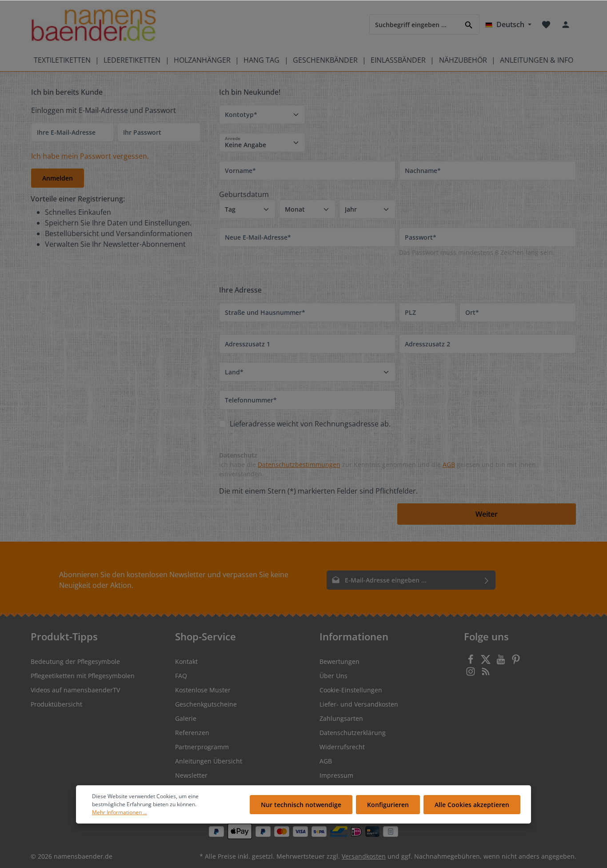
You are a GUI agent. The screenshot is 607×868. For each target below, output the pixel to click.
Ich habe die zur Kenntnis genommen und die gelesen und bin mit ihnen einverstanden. (377, 469)
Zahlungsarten (341, 718)
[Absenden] (486, 580)
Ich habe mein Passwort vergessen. (90, 156)
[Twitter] (486, 662)
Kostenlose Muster (203, 690)
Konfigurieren (388, 804)
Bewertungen (339, 661)
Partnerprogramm (202, 747)
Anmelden (57, 178)
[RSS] (486, 674)
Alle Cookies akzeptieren (472, 804)
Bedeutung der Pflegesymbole (75, 661)
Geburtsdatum (244, 194)
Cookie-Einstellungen (350, 690)
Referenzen (192, 732)
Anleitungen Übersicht (208, 761)
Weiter (486, 514)
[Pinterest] (516, 662)
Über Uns (333, 675)
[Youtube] (501, 662)
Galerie (185, 718)
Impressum (336, 775)
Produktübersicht (56, 704)
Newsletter (191, 775)
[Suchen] (469, 24)
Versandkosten (364, 856)
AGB (449, 464)
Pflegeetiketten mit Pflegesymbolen (83, 675)
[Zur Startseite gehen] (93, 25)
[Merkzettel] (546, 24)
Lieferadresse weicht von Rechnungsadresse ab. (310, 424)
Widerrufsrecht (342, 747)
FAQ (181, 675)
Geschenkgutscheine (206, 704)
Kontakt (186, 661)
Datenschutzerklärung (352, 732)
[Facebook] (471, 662)
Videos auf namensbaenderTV (75, 690)
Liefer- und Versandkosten (358, 704)
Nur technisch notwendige (301, 804)
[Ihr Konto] (566, 24)
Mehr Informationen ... (119, 812)
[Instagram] (471, 674)
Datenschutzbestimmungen (299, 464)
